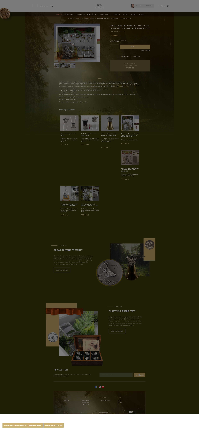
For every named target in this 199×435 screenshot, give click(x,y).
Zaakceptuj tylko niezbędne (15, 425)
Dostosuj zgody (35, 425)
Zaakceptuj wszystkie (53, 425)
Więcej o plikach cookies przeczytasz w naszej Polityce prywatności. (19, 421)
